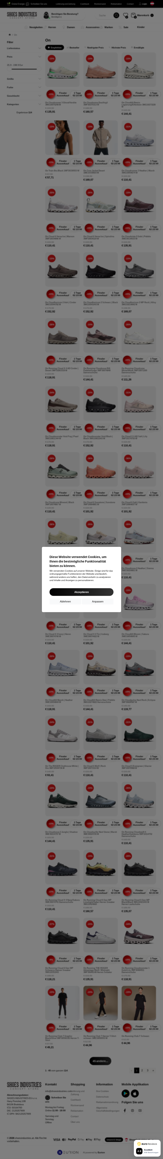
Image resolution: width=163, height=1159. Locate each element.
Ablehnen (65, 601)
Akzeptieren (81, 591)
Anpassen (97, 601)
